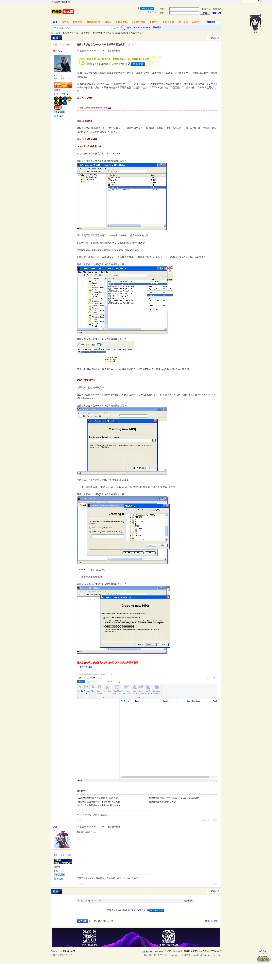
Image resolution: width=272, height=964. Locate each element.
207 (69, 76)
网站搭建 (157, 27)
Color (81, 900)
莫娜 (55, 826)
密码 (162, 13)
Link (89, 900)
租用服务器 (168, 22)
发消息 (60, 116)
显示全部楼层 (114, 50)
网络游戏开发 (93, 22)
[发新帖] (56, 37)
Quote (92, 900)
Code (96, 900)
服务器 (65, 22)
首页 (55, 22)
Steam (108, 22)
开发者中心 (121, 22)
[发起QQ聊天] (59, 112)
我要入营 (216, 13)
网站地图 (177, 951)
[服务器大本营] (62, 17)
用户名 (162, 9)
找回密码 (216, 9)
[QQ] (147, 951)
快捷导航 (211, 22)
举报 (215, 820)
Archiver (159, 951)
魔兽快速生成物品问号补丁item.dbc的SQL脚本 (100, 802)
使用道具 (205, 820)
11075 (65, 94)
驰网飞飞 (57, 50)
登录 (94, 64)
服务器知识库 (138, 22)
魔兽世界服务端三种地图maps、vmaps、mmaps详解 (174, 798)
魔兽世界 (85, 33)
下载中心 (154, 22)
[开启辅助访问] (220, 2)
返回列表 (215, 38)
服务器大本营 (52, 33)
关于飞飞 (183, 22)
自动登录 (206, 9)
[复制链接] (132, 44)
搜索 (115, 27)
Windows (147, 27)
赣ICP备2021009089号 (209, 951)
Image (85, 900)
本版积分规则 (211, 921)
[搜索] (123, 27)
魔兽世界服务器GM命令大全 (162, 802)
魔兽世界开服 (86, 667)
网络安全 (77, 22)
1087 (62, 76)
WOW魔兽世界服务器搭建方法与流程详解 (98, 798)
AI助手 (195, 22)
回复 (109, 108)
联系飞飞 (67, 955)
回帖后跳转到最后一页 (102, 921)
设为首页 (56, 2)
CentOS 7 (137, 27)
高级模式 (188, 900)
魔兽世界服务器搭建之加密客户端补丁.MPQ (99, 805)
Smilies (99, 900)
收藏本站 (65, 2)
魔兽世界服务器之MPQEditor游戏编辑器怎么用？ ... (117, 33)
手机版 (168, 951)
